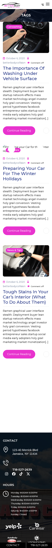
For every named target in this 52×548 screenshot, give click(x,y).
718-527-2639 (22, 469)
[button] (11, 149)
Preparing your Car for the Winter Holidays (24, 173)
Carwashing (14, 26)
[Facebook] (13, 473)
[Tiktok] (21, 473)
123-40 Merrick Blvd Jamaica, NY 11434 (25, 451)
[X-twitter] (28, 473)
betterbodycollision (14, 62)
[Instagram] (6, 473)
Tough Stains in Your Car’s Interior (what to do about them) (25, 297)
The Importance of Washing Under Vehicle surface (23, 73)
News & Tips (14, 250)
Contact (12, 545)
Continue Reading (19, 130)
